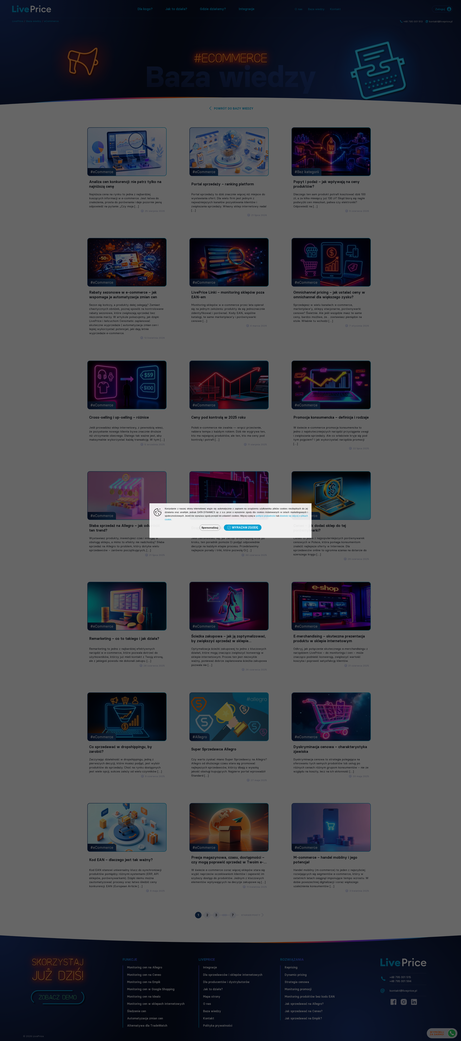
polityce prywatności (266, 516)
